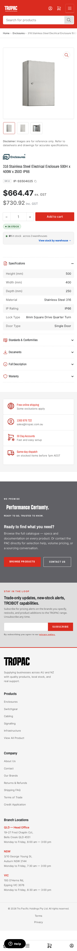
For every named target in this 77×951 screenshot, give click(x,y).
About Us (10, 761)
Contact (9, 768)
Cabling (8, 716)
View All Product (14, 737)
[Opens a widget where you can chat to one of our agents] (15, 944)
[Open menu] (69, 8)
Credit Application (15, 804)
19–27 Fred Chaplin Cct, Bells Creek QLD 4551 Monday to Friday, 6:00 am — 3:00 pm (27, 837)
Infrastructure (12, 730)
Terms (38, 915)
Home (6, 33)
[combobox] (38, 20)
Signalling (10, 723)
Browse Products (22, 561)
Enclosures (19, 33)
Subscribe (60, 626)
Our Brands (11, 775)
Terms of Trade (13, 797)
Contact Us (57, 561)
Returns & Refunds (15, 782)
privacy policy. (47, 634)
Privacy (38, 922)
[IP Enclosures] (30, 156)
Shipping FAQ (12, 790)
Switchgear (11, 709)
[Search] (69, 20)
